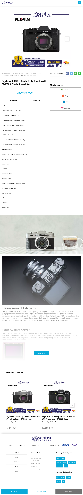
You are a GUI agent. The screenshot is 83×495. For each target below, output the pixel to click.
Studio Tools (59, 466)
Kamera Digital (6, 73)
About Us (22, 445)
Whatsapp (14, 491)
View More (68, 491)
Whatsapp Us (34, 466)
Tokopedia (16, 452)
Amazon (16, 475)
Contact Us (35, 445)
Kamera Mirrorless (18, 73)
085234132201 (35, 463)
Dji (63, 481)
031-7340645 (35, 461)
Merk (66, 466)
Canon (62, 477)
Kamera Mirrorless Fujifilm (33, 73)
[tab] (14, 102)
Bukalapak (16, 462)
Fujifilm (58, 481)
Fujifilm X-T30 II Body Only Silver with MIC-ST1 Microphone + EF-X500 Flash (23, 418)
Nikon (68, 477)
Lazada (16, 471)
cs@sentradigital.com (37, 469)
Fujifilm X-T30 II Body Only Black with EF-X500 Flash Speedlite (19, 76)
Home (11, 445)
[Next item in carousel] (67, 39)
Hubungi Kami (41, 491)
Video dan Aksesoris (61, 462)
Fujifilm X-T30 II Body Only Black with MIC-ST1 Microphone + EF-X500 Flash (59, 418)
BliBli (16, 466)
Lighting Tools (72, 462)
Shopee (16, 457)
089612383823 (36, 458)
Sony (57, 477)
